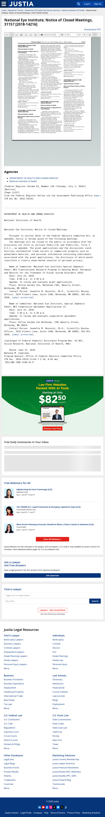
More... (7, 668)
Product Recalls (11, 771)
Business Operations (14, 683)
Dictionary (57, 679)
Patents (7, 775)
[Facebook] (47, 807)
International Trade (13, 696)
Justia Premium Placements (65, 767)
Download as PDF (92, 29)
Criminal (56, 643)
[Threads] (54, 807)
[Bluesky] (58, 807)
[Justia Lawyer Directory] (65, 807)
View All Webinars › (52, 539)
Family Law (57, 660)
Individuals (58, 635)
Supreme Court (11, 731)
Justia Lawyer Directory (63, 763)
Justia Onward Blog (61, 780)
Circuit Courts (10, 736)
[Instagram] (50, 807)
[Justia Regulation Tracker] (21, 4)
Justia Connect (11, 813)
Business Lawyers (12, 643)
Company (37, 813)
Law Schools (59, 675)
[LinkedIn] (39, 807)
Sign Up (97, 4)
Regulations (9, 727)
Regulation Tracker (15, 10)
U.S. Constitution (12, 719)
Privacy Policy (73, 813)
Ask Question (52, 575)
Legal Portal (25, 813)
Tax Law (8, 704)
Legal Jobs (9, 759)
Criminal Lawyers (12, 647)
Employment (10, 687)
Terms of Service (57, 813)
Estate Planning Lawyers (15, 656)
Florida (55, 736)
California (57, 731)
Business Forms (11, 767)
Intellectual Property (14, 691)
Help (46, 813)
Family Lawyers (11, 660)
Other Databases (13, 755)
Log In (87, 4)
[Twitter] (61, 807)
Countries (8, 784)
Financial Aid (58, 687)
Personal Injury (59, 664)
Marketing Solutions (63, 755)
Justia (4, 10)
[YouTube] (43, 807)
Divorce (56, 647)
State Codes (58, 723)
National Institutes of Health (23, 181)
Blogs (55, 700)
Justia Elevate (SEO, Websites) (66, 771)
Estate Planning (60, 656)
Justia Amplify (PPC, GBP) (64, 775)
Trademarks (10, 780)
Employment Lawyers (14, 652)
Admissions (57, 683)
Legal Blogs (9, 763)
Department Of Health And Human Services (42, 10)
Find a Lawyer (13, 589)
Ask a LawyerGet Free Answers (15, 563)
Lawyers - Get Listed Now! (52, 610)
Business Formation (13, 679)
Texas (55, 744)
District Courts (11, 740)
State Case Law (59, 727)
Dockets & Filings (12, 744)
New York (57, 740)
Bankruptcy (58, 639)
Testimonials (58, 784)
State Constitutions (61, 719)
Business (9, 675)
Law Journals (58, 696)
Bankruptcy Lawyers (13, 639)
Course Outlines (60, 691)
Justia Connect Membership (65, 759)
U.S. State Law (60, 715)
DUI (54, 652)
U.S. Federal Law (13, 715)
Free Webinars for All (17, 483)
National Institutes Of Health (73, 10)
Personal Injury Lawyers (15, 664)
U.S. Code (8, 723)
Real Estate (9, 700)
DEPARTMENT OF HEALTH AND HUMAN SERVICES (33, 178)
